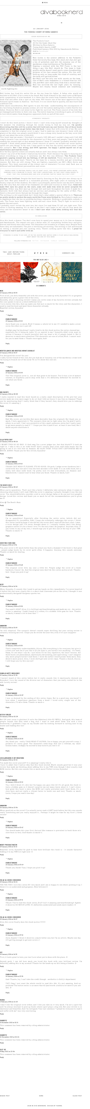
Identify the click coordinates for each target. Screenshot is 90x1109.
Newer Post (5, 1096)
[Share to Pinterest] (40, 253)
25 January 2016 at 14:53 (8, 954)
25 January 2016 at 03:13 (8, 847)
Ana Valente (4, 392)
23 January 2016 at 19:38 (8, 675)
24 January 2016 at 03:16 (8, 760)
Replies (10, 315)
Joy (1, 952)
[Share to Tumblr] (43, 253)
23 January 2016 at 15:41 (14, 464)
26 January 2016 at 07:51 (14, 900)
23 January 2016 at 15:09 (8, 627)
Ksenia (2, 1000)
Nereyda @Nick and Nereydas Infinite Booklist (17, 351)
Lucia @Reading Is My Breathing (12, 758)
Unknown (3, 625)
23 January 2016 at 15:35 (14, 373)
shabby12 (3, 1020)
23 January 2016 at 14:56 (8, 586)
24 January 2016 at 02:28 (9, 716)
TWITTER (35, 241)
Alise (2, 584)
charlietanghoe (11, 319)
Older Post (77, 1096)
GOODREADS (63, 241)
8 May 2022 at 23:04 (7, 1051)
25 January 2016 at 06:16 (8, 882)
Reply (2, 311)
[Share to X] (35, 253)
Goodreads (43, 51)
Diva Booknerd (40, 1106)
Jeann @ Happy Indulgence (10, 673)
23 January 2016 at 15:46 (14, 515)
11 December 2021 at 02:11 (9, 1022)
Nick (1, 291)
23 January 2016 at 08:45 (9, 487)
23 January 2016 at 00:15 (8, 293)
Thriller (16, 254)
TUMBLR (54, 241)
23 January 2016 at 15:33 (14, 321)
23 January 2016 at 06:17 (8, 353)
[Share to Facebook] (37, 253)
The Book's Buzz (6, 485)
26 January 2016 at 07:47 (14, 827)
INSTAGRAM (44, 241)
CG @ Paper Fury (6, 439)
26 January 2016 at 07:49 (15, 865)
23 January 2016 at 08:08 (9, 394)
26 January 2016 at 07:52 (14, 935)
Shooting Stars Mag (7, 543)
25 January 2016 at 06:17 (8, 919)
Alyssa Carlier (5, 714)
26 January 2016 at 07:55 (14, 976)
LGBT (10, 252)
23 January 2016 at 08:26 (9, 441)
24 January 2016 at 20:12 (14, 782)
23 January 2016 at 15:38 (14, 416)
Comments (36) (68, 253)
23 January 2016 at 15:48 (14, 565)
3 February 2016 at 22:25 (9, 1002)
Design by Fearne (54, 1106)
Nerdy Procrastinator (8, 845)
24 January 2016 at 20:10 (14, 739)
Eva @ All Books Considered (10, 880)
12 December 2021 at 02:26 (9, 1037)
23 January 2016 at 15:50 (14, 606)
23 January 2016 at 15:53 (14, 645)
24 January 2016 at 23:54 (9, 807)
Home (41, 1096)
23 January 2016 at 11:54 (8, 545)
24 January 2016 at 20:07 (14, 695)
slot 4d (3, 1049)
